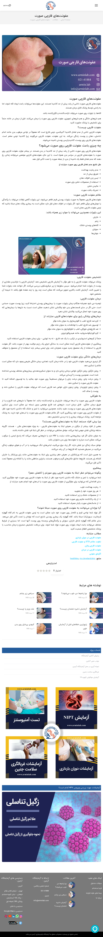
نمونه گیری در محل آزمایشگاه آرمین (86, 666)
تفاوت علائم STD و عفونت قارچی (86, 541)
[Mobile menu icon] (96, 5)
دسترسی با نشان (16, 906)
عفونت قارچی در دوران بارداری (88, 537)
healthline (74, 558)
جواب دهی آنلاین (92, 661)
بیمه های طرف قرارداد (94, 893)
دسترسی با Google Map (13, 911)
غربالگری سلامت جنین (91, 672)
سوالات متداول (96, 883)
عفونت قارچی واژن (93, 545)
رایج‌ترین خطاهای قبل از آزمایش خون (73, 626)
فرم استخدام (97, 888)
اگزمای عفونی (95, 554)
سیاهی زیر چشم (27, 593)
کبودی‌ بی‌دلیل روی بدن (24, 624)
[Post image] (44, 597)
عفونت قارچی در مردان (91, 549)
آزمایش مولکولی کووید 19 (89, 677)
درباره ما (99, 898)
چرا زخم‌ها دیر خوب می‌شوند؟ (74, 593)
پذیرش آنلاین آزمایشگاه (90, 656)
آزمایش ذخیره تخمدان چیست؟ (73, 609)
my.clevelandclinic (87, 558)
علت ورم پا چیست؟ (25, 609)
